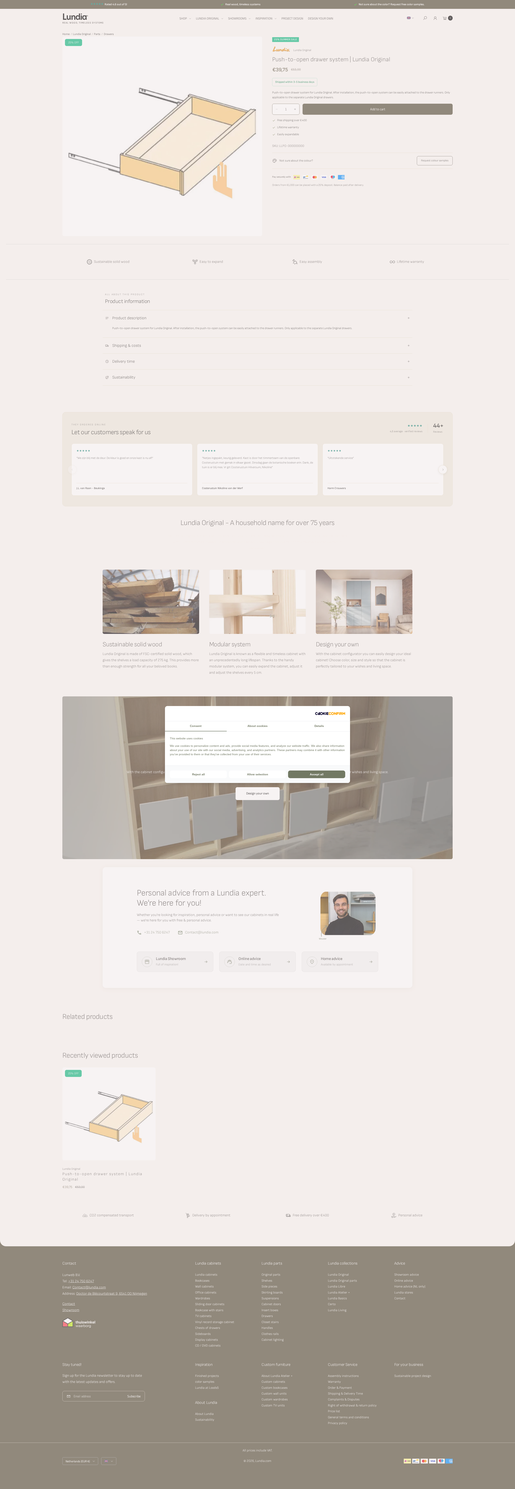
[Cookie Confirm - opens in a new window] (330, 713)
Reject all (198, 774)
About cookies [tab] (257, 726)
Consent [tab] (196, 726)
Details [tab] (319, 726)
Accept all (316, 774)
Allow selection (257, 774)
